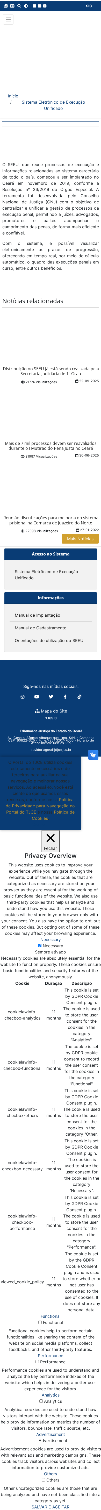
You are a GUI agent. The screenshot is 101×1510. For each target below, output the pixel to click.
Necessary (53, 945)
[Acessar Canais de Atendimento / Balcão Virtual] (87, 1491)
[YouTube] (37, 696)
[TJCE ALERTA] (50, 55)
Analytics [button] (51, 1395)
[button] (5, 6)
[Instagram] (23, 696)
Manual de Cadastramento (41, 627)
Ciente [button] (38, 824)
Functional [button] (51, 1316)
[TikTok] (79, 696)
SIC (89, 6)
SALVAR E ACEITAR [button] (50, 1506)
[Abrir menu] (8, 19)
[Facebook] (66, 696)
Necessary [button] (50, 939)
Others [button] (50, 1473)
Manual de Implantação (37, 615)
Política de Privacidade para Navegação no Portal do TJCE (40, 806)
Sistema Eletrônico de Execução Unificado (53, 105)
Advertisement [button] (50, 1434)
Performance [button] (50, 1355)
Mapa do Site (53, 711)
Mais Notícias (80, 538)
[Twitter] (52, 696)
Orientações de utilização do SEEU (49, 640)
